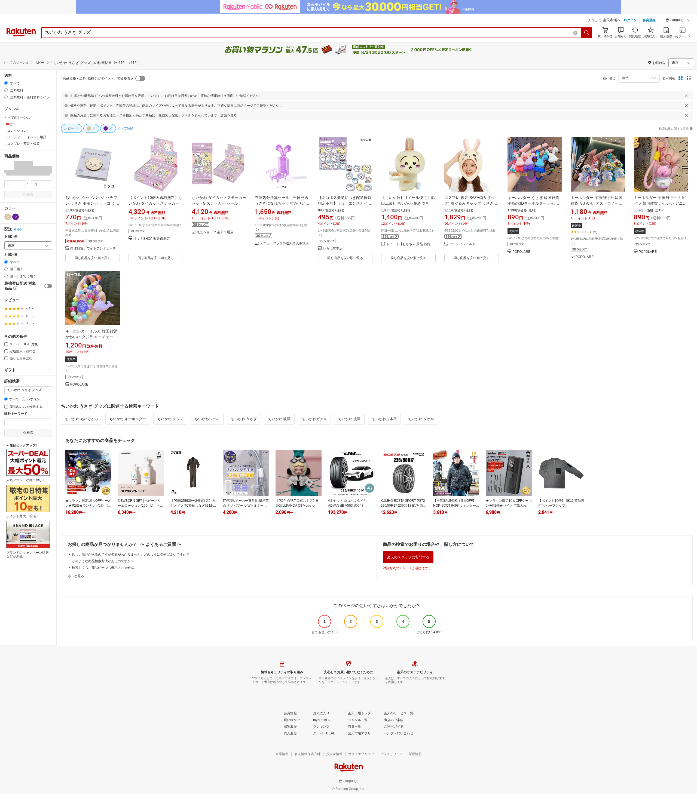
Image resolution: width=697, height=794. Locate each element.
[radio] (6, 83)
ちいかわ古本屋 (384, 419)
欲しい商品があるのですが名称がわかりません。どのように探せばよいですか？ (130, 554)
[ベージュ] (7, 217)
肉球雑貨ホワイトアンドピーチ (93, 248)
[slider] (4, 175)
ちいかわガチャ (314, 419)
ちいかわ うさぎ (244, 419)
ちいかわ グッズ (170, 419)
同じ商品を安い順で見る (93, 258)
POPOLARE (521, 252)
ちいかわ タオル (421, 419)
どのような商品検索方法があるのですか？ (103, 561)
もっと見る (76, 576)
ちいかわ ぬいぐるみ (81, 419)
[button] (677, 21)
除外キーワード (15, 414)
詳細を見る (229, 115)
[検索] (586, 32)
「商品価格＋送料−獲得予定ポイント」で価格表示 (96, 78)
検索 (30, 194)
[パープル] (15, 217)
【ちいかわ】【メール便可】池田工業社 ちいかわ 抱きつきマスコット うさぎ (408, 203)
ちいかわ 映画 (279, 419)
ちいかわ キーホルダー (127, 419)
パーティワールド (462, 244)
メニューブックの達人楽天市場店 (284, 243)
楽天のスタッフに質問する (408, 557)
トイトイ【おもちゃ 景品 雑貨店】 (411, 244)
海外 (20, 229)
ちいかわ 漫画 (349, 419)
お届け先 (10, 236)
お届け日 (10, 255)
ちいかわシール (207, 419)
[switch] (48, 286)
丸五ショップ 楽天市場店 (215, 232)
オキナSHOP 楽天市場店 (151, 239)
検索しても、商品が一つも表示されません (103, 568)
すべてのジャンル (16, 62)
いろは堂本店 (333, 248)
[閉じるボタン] (686, 95)
